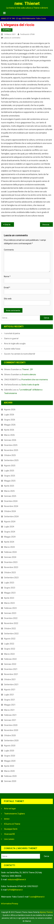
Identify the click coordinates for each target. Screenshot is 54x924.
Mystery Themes (46, 912)
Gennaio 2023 (10, 613)
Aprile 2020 (9, 766)
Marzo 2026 (9, 435)
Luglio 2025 (9, 471)
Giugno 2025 (9, 476)
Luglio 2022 (9, 644)
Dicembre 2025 (10, 445)
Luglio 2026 (9, 415)
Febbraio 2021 (10, 715)
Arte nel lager (10, 808)
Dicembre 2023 (10, 562)
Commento (9, 250)
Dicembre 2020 (10, 725)
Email (7, 287)
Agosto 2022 (9, 639)
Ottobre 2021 (10, 679)
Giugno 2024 (9, 532)
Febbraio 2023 (10, 608)
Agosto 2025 (9, 465)
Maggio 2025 (10, 481)
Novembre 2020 (11, 730)
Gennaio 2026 (10, 440)
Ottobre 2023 (10, 572)
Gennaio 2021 (10, 720)
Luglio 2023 (9, 583)
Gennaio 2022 (10, 664)
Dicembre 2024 (10, 501)
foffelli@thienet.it (15, 890)
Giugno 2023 (9, 588)
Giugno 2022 (9, 649)
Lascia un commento (12, 38)
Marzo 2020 (9, 771)
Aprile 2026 (9, 430)
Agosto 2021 (9, 689)
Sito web (7, 299)
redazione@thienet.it (16, 879)
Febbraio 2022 (10, 659)
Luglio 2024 (9, 527)
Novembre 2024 (11, 506)
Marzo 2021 (9, 710)
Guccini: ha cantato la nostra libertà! (19, 354)
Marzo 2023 (9, 603)
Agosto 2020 (9, 745)
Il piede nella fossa (12, 349)
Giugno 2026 (9, 420)
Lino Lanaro (9, 839)
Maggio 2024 (10, 537)
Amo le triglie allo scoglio (15, 343)
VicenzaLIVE (9, 834)
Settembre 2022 (11, 633)
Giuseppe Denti (10, 829)
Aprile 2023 (9, 598)
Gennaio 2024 (10, 557)
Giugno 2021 (9, 700)
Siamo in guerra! (11, 338)
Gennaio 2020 (10, 781)
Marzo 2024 (9, 547)
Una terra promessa (9, 224)
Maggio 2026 (10, 425)
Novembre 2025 (11, 450)
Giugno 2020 (9, 756)
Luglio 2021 (9, 695)
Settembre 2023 (11, 577)
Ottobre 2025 (10, 455)
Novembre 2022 (11, 623)
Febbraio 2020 (10, 776)
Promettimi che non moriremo (34, 379)
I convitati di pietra (12, 333)
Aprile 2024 (9, 542)
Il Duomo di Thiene (12, 824)
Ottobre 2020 (10, 735)
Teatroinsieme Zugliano (14, 814)
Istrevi (6, 819)
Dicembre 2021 (10, 669)
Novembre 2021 (11, 674)
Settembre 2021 (11, 684)
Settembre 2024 (11, 516)
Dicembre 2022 (10, 618)
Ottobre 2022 (10, 628)
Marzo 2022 (9, 654)
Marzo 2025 (9, 491)
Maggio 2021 (10, 705)
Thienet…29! (27, 369)
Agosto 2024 (9, 521)
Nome (7, 276)
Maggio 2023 (10, 593)
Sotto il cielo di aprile (30, 385)
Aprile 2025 (9, 486)
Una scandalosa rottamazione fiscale (47, 224)
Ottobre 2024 (10, 511)
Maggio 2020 (10, 761)
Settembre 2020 (11, 740)
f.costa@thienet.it (36, 897)
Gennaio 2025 (10, 496)
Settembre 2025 (11, 460)
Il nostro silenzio (29, 374)
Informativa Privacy (9, 904)
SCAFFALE (7, 30)
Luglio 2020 (9, 751)
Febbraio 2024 (10, 552)
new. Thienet (27, 3)
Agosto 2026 (9, 409)
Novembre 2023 (11, 567)
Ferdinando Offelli (27, 34)
